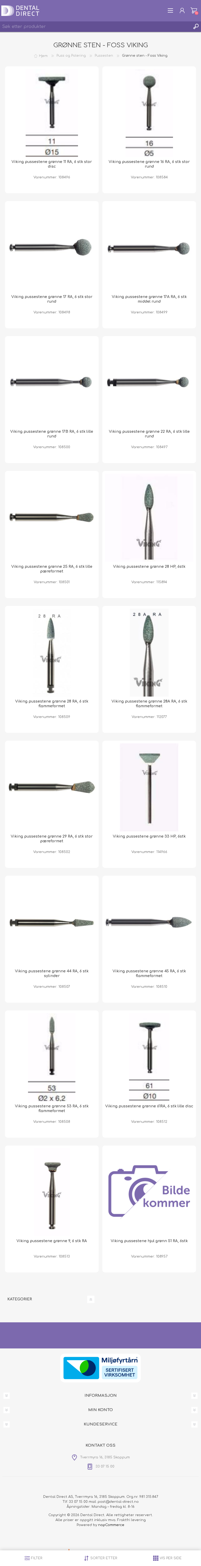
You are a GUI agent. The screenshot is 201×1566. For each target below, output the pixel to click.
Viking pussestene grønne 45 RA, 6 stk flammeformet (149, 973)
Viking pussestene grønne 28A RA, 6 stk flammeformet (149, 703)
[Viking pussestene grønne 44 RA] (52, 922)
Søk (196, 26)
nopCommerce (111, 1525)
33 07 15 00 (78, 1502)
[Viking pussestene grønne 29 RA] (52, 787)
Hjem (43, 55)
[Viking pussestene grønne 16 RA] (149, 113)
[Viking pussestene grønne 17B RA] (52, 383)
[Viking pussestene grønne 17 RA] (52, 248)
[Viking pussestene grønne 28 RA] (52, 653)
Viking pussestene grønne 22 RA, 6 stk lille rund (149, 434)
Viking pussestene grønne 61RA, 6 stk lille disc (149, 1106)
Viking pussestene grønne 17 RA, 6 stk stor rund (51, 299)
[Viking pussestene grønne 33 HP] (149, 787)
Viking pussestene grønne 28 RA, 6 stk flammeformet (51, 703)
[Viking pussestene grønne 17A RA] (149, 248)
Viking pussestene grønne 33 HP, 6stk (149, 836)
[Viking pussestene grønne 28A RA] (149, 653)
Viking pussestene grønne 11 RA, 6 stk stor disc (52, 164)
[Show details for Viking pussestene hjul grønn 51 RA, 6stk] (149, 1192)
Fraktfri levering (131, 1520)
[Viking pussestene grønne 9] (52, 1192)
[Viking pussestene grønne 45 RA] (149, 922)
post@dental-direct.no (118, 1502)
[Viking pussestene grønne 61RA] (149, 1057)
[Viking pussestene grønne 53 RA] (52, 1057)
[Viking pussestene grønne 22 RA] (149, 383)
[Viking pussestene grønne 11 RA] (52, 113)
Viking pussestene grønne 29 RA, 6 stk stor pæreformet (52, 838)
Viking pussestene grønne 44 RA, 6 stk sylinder (51, 973)
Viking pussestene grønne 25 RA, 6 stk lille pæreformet (51, 569)
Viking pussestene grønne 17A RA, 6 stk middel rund (149, 299)
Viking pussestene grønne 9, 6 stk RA (51, 1241)
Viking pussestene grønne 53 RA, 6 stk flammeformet (51, 1108)
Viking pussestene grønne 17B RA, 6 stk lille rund (51, 434)
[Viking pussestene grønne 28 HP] (149, 518)
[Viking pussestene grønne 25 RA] (52, 518)
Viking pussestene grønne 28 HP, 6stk (149, 567)
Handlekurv (194, 10)
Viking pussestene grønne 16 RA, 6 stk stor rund (149, 164)
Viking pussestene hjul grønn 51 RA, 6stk (149, 1241)
